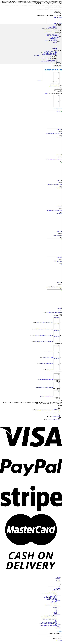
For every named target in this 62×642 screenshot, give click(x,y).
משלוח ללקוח (37, 55)
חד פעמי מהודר (54, 39)
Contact (58, 580)
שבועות (55, 49)
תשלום (51, 86)
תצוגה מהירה (59, 129)
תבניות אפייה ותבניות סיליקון (51, 31)
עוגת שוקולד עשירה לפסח (54, 413)
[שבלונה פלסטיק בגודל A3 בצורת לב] (57, 77)
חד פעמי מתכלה (53, 38)
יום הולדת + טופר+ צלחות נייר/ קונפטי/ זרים (48, 61)
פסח (56, 47)
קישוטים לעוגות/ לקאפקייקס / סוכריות (49, 28)
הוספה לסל (60, 91)
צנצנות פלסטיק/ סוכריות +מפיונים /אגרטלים (48, 59)
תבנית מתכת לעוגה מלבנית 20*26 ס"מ (54, 133)
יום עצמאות (54, 48)
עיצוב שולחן (57, 50)
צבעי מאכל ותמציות (53, 27)
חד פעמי (58, 36)
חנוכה (56, 44)
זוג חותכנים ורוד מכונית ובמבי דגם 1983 (54, 159)
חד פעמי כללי (54, 37)
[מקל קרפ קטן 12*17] (54, 255)
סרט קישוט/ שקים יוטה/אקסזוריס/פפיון (49, 54)
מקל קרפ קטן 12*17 (58, 261)
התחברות (54, 638)
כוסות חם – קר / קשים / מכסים (51, 40)
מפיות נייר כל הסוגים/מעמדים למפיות (49, 53)
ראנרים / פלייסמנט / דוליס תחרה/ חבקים (49, 52)
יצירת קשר (57, 63)
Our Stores (57, 578)
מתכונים (58, 62)
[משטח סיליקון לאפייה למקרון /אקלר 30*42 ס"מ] (54, 307)
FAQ (59, 581)
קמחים (55, 29)
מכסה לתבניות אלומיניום (52, 34)
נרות (56, 55)
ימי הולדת (57, 60)
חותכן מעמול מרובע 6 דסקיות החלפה (54, 184)
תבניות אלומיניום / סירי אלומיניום (50, 33)
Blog (59, 579)
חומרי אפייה (57, 25)
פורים (56, 46)
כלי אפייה (57, 30)
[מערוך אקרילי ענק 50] (54, 230)
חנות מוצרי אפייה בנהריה (54, 419)
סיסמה (60, 635)
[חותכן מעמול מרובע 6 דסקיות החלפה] (54, 179)
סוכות (56, 43)
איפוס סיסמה (59, 640)
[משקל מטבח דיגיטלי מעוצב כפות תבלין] (54, 204)
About (58, 577)
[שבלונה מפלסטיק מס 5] (57, 84)
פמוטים (55, 56)
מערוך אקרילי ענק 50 (58, 235)
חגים (58, 41)
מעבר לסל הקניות (56, 86)
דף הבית (58, 24)
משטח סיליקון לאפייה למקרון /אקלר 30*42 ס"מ (52, 312)
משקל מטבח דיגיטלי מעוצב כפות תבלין (54, 210)
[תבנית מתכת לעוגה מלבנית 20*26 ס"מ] (54, 128)
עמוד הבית (60, 66)
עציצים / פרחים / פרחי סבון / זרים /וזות (49, 57)
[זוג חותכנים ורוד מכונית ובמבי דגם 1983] (54, 153)
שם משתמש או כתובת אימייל (56, 633)
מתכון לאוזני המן (56, 416)
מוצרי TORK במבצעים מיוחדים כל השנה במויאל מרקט (48, 409)
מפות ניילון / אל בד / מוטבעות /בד (50, 51)
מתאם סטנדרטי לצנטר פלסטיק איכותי (54, 286)
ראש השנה (55, 42)
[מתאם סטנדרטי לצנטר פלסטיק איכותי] (54, 281)
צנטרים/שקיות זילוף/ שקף (52, 35)
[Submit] (59, 33)
